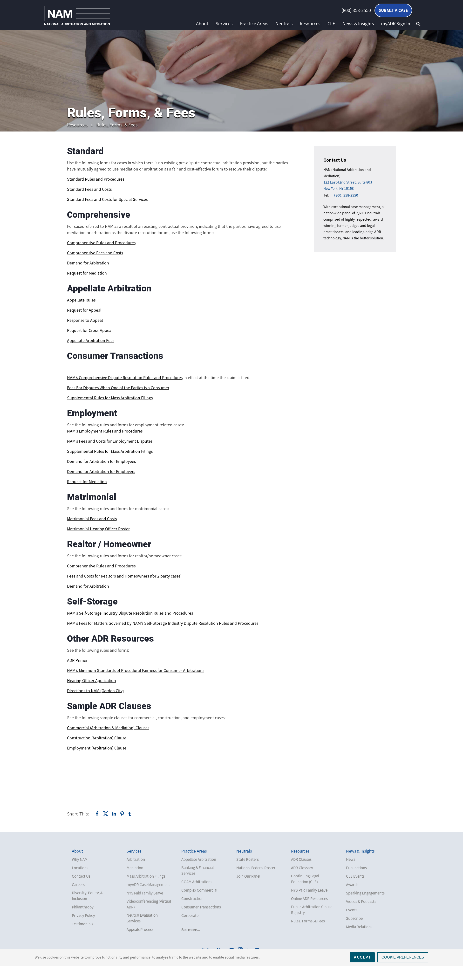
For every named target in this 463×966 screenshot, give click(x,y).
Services (224, 23)
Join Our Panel (248, 876)
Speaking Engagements (365, 893)
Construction (192, 898)
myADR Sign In (395, 23)
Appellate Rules (81, 300)
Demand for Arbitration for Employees (101, 461)
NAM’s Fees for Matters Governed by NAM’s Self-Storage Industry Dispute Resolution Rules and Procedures (162, 623)
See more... (190, 929)
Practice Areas (254, 23)
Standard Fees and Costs (89, 189)
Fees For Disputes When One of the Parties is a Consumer (118, 387)
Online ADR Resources (309, 898)
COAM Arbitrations (196, 881)
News (350, 859)
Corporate (189, 915)
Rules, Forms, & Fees (116, 124)
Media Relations (359, 926)
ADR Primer (77, 660)
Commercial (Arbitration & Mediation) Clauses (108, 727)
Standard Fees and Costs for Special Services (107, 199)
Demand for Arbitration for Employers (101, 471)
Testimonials (82, 924)
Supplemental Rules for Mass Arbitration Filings (110, 398)
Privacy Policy (83, 915)
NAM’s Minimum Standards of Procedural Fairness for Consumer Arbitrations (135, 670)
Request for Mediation (87, 273)
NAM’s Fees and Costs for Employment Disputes (109, 441)
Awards (352, 884)
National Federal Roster (255, 867)
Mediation (135, 867)
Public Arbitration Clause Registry (311, 909)
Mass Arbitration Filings (146, 876)
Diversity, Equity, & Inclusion (87, 895)
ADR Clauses (301, 859)
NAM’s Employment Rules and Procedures (105, 431)
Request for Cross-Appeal (90, 330)
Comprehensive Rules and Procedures (101, 242)
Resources (310, 23)
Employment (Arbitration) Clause (96, 748)
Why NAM (80, 859)
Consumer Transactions (201, 907)
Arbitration (136, 859)
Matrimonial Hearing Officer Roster (98, 529)
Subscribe (354, 918)
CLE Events (355, 876)
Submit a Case (393, 10)
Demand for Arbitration (88, 263)
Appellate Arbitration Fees (90, 340)
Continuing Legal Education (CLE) (305, 878)
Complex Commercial (199, 890)
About (202, 23)
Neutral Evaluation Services (142, 918)
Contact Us (81, 876)
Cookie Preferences (402, 957)
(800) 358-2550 (356, 10)
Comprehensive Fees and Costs (95, 253)
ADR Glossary (302, 867)
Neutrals (284, 23)
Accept (362, 957)
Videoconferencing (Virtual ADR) (149, 904)
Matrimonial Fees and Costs (92, 518)
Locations (80, 867)
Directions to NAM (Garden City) (95, 690)
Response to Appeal (85, 320)
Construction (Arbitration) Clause (96, 738)
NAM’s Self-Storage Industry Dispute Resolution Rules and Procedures (130, 613)
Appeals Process (140, 929)
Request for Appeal (84, 310)
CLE (331, 23)
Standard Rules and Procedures (95, 179)
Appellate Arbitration (198, 859)
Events (351, 910)
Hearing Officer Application (91, 680)
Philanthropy (83, 907)
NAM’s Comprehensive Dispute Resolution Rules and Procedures (125, 377)
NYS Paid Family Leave (145, 893)
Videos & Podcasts (361, 901)
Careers (78, 884)
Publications (356, 867)
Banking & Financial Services (197, 870)
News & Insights (358, 23)
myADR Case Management (148, 884)
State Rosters (247, 859)
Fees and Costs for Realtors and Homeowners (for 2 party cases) (124, 576)
